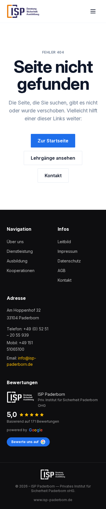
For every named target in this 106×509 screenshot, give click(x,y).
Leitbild (64, 241)
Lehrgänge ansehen (53, 158)
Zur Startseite (53, 141)
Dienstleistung (20, 251)
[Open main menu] (93, 11)
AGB (62, 270)
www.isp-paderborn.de (53, 500)
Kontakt (53, 175)
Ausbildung (17, 260)
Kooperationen (20, 270)
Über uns (15, 241)
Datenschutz (69, 260)
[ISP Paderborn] (23, 11)
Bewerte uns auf (24, 442)
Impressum (67, 251)
